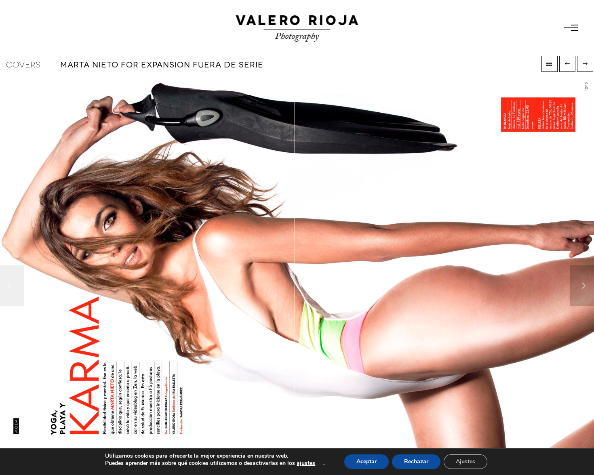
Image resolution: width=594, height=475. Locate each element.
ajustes (306, 463)
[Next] (582, 285)
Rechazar (416, 461)
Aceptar (366, 461)
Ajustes (465, 461)
